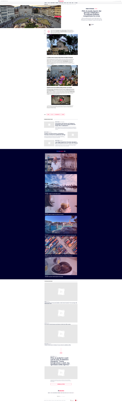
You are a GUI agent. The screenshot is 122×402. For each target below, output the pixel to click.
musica (65, 2)
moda (52, 114)
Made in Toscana (90, 8)
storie (70, 2)
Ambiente (46, 301)
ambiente (46, 2)
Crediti (55, 400)
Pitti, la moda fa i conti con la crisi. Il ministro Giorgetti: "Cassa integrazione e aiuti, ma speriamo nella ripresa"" (60, 361)
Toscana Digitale (50, 4)
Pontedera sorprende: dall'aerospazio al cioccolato (54, 276)
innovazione (56, 2)
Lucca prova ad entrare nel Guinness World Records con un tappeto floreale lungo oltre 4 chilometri (65, 124)
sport (72, 4)
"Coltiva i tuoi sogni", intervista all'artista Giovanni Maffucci (55, 173)
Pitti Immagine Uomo (57, 114)
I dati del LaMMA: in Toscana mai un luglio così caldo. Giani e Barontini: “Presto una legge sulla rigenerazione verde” (61, 303)
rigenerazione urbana (69, 4)
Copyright (57, 400)
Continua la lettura (61, 384)
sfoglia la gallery (57, 16)
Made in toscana (61, 2)
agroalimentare (54, 4)
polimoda (63, 114)
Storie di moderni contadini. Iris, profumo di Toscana (54, 214)
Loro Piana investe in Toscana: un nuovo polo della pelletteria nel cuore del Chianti (66, 142)
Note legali (45, 400)
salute (67, 2)
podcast (76, 2)
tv (74, 2)
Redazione (92, 24)
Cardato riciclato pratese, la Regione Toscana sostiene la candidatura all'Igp (54, 134)
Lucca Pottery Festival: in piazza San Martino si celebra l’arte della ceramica (58, 324)
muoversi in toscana (62, 4)
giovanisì (59, 4)
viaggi (72, 2)
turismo (75, 4)
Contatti (62, 400)
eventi (65, 4)
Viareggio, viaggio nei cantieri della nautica (52, 193)
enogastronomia (52, 2)
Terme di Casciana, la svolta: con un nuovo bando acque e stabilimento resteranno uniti (60, 235)
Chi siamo (60, 400)
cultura (49, 2)
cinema (57, 4)
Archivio (64, 400)
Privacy (47, 400)
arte (73, 4)
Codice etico (53, 400)
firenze (48, 114)
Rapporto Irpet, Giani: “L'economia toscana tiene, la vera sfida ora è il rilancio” (59, 255)
